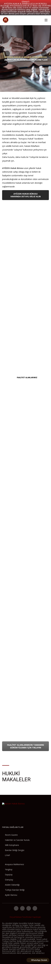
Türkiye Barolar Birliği (15, 889)
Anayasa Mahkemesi (14, 864)
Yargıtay (8, 869)
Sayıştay (8, 874)
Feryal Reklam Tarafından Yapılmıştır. (25, 917)
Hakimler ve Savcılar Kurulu (17, 840)
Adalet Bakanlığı (12, 884)
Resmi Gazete (11, 835)
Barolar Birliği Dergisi (14, 850)
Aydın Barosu (11, 895)
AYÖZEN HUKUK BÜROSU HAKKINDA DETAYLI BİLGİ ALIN (25, 195)
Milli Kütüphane (12, 845)
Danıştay (9, 879)
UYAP (7, 855)
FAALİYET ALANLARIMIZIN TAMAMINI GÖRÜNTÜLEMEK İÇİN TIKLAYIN (25, 746)
